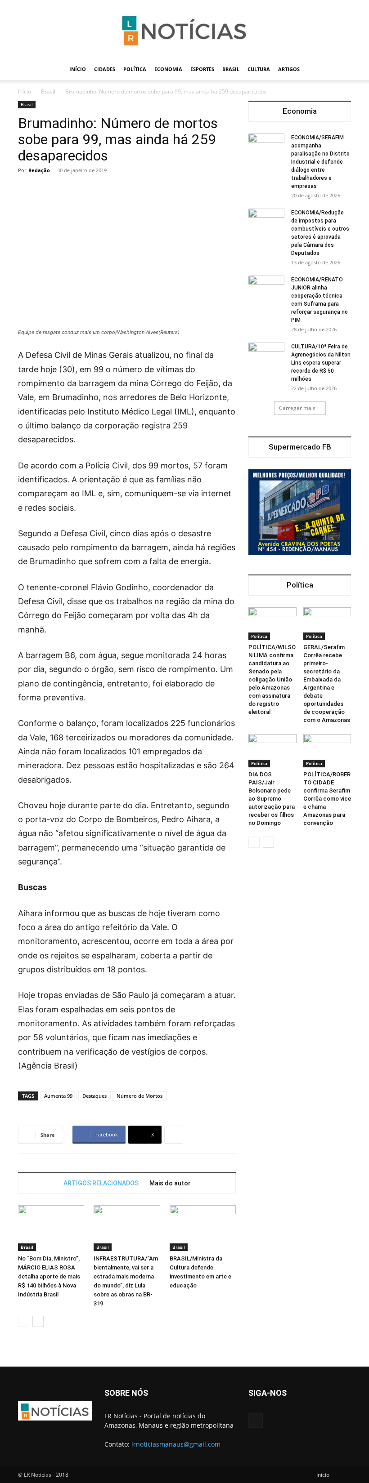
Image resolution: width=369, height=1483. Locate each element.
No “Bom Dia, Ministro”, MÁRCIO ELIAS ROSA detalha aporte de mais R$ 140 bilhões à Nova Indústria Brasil (49, 1276)
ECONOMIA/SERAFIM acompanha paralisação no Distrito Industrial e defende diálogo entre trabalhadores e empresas (320, 161)
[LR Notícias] (184, 30)
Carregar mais (297, 408)
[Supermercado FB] (299, 512)
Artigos (289, 69)
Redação (39, 170)
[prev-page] (23, 1321)
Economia (168, 69)
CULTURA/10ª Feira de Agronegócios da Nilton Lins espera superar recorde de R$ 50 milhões (321, 362)
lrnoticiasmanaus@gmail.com (175, 1444)
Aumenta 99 (58, 1095)
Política (134, 69)
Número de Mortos (139, 1095)
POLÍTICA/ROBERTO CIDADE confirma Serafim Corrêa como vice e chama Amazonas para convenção (327, 798)
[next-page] (38, 1321)
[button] (340, 69)
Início (77, 69)
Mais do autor (170, 1183)
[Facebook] (255, 1420)
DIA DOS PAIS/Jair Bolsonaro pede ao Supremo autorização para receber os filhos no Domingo (271, 798)
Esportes (202, 69)
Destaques (94, 1095)
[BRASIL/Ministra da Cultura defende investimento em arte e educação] (203, 1228)
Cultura (259, 69)
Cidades (104, 69)
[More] (173, 1135)
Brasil (230, 69)
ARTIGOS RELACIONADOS (101, 1183)
